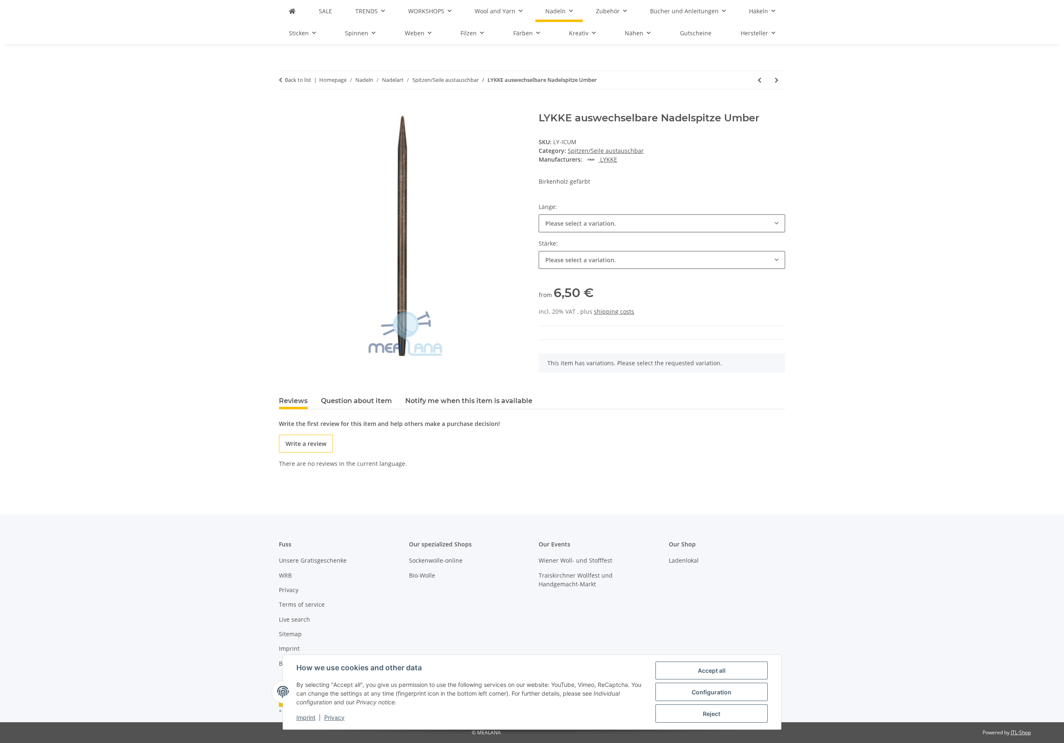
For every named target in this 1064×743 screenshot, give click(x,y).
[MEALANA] (292, 11)
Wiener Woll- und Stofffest (575, 560)
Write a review (306, 444)
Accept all (712, 670)
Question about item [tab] (356, 401)
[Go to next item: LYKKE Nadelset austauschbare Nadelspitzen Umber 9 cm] (776, 80)
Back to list (298, 80)
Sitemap (290, 634)
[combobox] (662, 223)
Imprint (305, 717)
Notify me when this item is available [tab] (468, 401)
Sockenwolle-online (436, 560)
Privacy (334, 717)
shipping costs (614, 311)
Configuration (712, 692)
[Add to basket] (285, 107)
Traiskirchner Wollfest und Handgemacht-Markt (576, 579)
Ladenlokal (684, 560)
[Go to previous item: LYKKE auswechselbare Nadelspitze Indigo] (759, 80)
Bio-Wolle (422, 575)
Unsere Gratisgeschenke (313, 560)
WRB (285, 575)
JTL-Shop (1021, 732)
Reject (711, 713)
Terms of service (302, 604)
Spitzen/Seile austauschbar (606, 151)
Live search (294, 619)
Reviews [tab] (293, 401)
